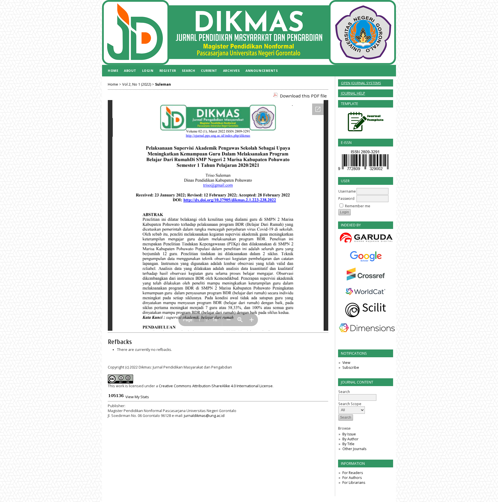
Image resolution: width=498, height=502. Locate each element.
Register (167, 70)
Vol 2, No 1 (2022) (136, 84)
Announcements (262, 70)
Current (209, 70)
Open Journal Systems (361, 83)
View (346, 362)
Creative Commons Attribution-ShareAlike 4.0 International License (216, 385)
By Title (348, 443)
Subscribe (350, 367)
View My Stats (137, 396)
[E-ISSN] (363, 170)
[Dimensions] (365, 328)
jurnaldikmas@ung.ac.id (204, 415)
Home (113, 70)
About (130, 70)
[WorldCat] (365, 291)
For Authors (352, 477)
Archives (231, 70)
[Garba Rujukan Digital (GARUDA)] (365, 238)
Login (148, 70)
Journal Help (353, 93)
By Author (350, 439)
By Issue (349, 434)
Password (346, 198)
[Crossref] (365, 274)
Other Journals (354, 448)
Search (188, 70)
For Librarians (353, 482)
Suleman (163, 84)
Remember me (357, 206)
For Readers (352, 472)
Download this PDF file (303, 96)
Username (347, 191)
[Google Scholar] (365, 256)
